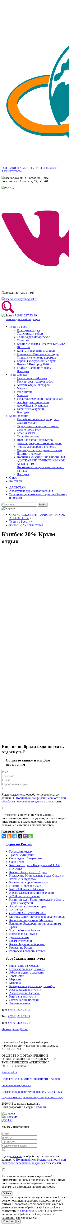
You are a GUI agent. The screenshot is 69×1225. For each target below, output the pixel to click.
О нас (13, 477)
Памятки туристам (29, 453)
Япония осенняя (19, 1003)
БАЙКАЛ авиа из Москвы (34, 367)
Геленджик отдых (28, 330)
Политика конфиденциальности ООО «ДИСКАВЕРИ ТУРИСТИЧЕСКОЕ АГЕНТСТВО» (42, 460)
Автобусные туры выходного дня (31, 490)
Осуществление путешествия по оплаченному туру (38, 427)
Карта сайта (9, 1072)
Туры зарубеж (18, 374)
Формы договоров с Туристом (36, 446)
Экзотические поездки (24, 1000)
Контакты (15, 481)
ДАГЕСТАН (17, 487)
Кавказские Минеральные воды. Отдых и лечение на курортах (38, 355)
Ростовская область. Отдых (27, 951)
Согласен (8, 1221)
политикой (29, 1210)
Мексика (22, 395)
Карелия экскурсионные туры (36, 361)
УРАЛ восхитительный (24, 896)
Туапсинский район (30, 333)
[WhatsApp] (30, 836)
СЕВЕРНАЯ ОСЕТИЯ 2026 (27, 913)
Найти (42, 504)
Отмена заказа (26, 433)
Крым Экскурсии (20, 940)
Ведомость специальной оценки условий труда (32, 1097)
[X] (20, 836)
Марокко (22, 388)
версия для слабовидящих (23, 319)
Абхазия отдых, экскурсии (34, 385)
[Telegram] (14, 836)
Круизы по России (21, 947)
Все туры (23, 371)
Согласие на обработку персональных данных (32, 1091)
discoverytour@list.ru (24, 299)
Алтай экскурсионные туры (27, 906)
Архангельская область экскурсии (31, 892)
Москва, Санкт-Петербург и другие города (37, 916)
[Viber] (25, 836)
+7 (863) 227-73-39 (25, 315)
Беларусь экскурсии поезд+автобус (40, 398)
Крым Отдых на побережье (27, 944)
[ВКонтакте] (4, 836)
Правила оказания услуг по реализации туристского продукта (39, 441)
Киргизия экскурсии (30, 409)
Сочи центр (24, 340)
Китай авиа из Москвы (32, 378)
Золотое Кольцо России (24, 930)
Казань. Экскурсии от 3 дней (36, 350)
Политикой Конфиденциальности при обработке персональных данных (34, 799)
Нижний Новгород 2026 (33, 364)
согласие (16, 794)
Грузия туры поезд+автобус (35, 381)
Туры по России (19, 326)
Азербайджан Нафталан (32, 405)
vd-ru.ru (41, 1107)
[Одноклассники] (9, 836)
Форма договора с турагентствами (39, 450)
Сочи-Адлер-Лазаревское (33, 337)
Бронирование (18, 415)
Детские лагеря (19, 937)
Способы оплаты (28, 436)
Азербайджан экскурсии (33, 402)
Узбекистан (24, 391)
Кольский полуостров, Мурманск (31, 920)
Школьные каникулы (23, 933)
